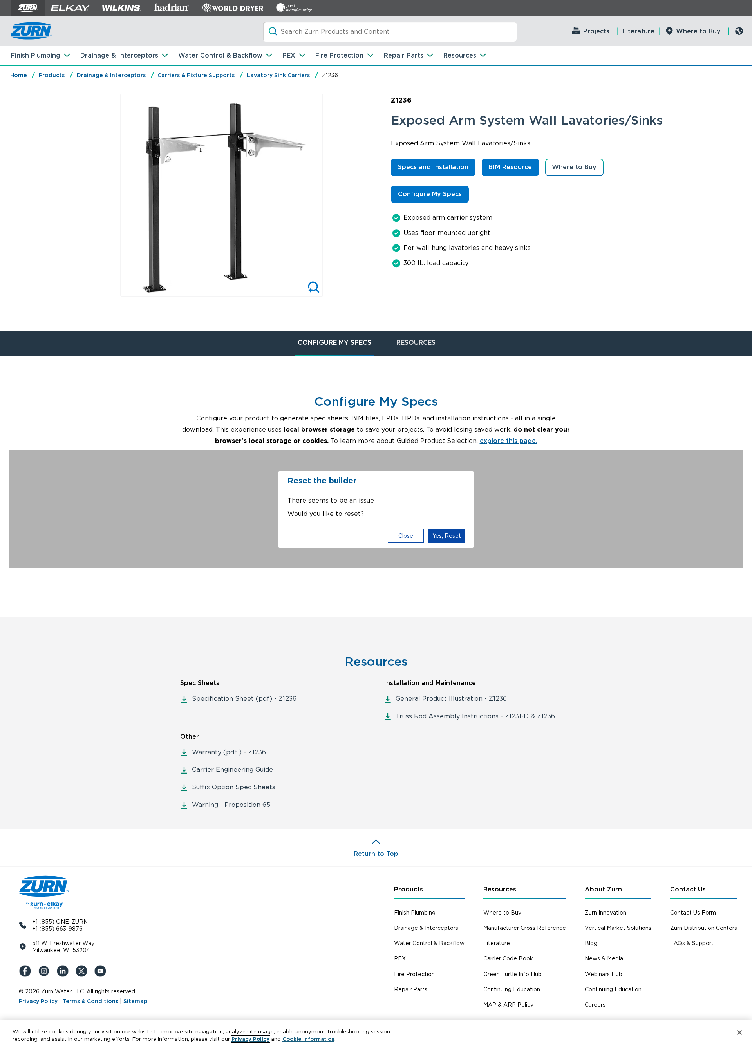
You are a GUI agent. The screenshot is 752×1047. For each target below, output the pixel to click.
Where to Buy (698, 31)
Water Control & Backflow (220, 55)
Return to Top (376, 853)
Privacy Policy (38, 1001)
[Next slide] (331, 195)
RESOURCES (416, 342)
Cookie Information (308, 1039)
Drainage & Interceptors (119, 55)
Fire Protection (339, 55)
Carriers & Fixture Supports (196, 75)
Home (18, 75)
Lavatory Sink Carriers (278, 75)
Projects (596, 31)
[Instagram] (45, 971)
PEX (288, 55)
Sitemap (135, 1001)
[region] (376, 1033)
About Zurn (603, 889)
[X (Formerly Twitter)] (83, 971)
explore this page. (508, 441)
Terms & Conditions (91, 1001)
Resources (459, 55)
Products (52, 75)
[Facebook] (26, 971)
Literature (638, 31)
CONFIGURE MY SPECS (334, 342)
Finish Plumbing (35, 55)
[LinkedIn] (64, 971)
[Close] (739, 1032)
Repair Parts (403, 55)
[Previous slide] (112, 195)
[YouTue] (102, 971)
